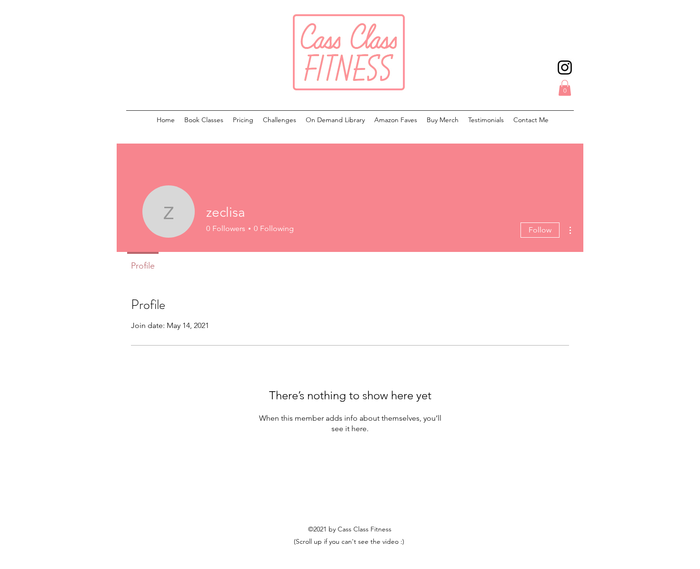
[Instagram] (564, 67)
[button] (564, 88)
